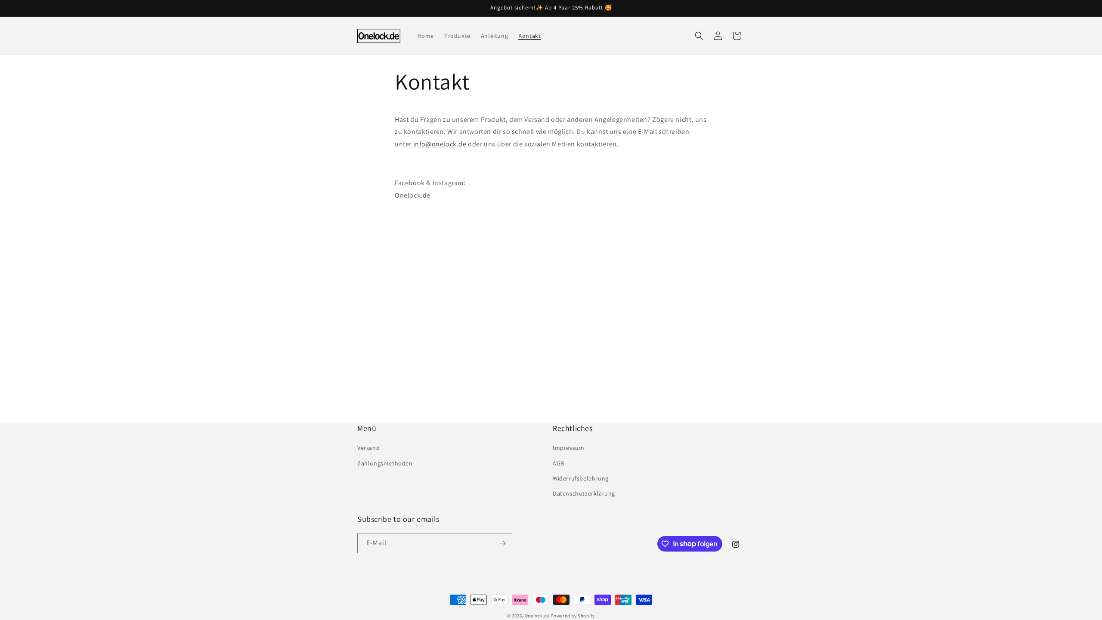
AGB (558, 463)
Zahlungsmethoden (385, 463)
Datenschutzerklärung (584, 493)
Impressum (568, 448)
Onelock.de (537, 616)
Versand (368, 448)
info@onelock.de (440, 144)
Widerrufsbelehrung (581, 478)
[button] (699, 35)
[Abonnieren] (502, 543)
